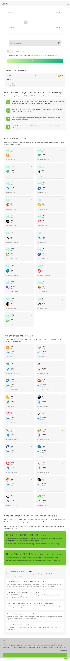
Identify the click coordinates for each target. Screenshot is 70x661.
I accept (35, 655)
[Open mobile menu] (68, 4)
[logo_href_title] (5, 4)
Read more (63, 650)
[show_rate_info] (23, 51)
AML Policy (43, 55)
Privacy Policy (53, 55)
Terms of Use (36, 55)
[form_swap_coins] (25, 22)
